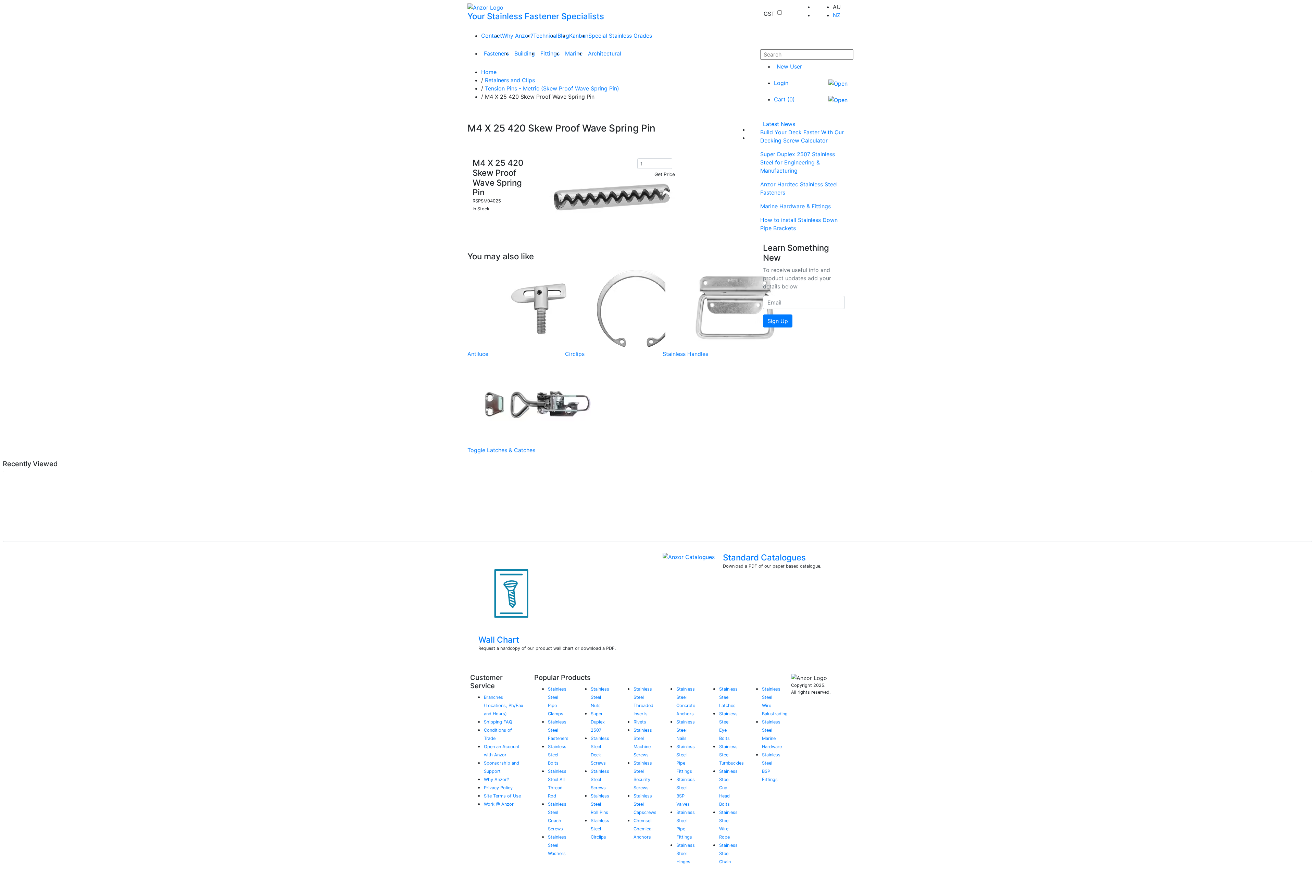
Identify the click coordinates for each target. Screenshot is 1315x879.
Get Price (664, 174)
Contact (491, 35)
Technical (545, 35)
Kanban (578, 35)
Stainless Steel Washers (557, 845)
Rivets (640, 722)
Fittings (550, 53)
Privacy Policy (498, 787)
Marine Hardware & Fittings (795, 206)
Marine (574, 53)
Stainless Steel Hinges (685, 853)
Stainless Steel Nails (685, 730)
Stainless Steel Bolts (557, 755)
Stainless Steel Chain (728, 853)
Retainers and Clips (510, 80)
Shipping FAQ (498, 722)
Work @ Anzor (499, 804)
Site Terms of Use (502, 795)
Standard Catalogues (764, 557)
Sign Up (777, 321)
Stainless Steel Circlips (600, 829)
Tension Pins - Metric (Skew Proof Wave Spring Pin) (552, 88)
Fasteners (496, 53)
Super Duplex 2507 (598, 722)
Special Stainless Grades (620, 35)
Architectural (604, 53)
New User (789, 66)
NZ (836, 15)
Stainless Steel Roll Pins (600, 804)
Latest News (779, 124)
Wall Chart (498, 640)
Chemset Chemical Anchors (643, 829)
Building (524, 53)
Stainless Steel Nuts (600, 697)
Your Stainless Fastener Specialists (535, 16)
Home (489, 72)
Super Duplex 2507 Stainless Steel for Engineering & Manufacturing (797, 162)
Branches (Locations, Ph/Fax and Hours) (503, 705)
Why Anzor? (517, 35)
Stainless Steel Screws (600, 779)
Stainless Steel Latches (728, 697)
